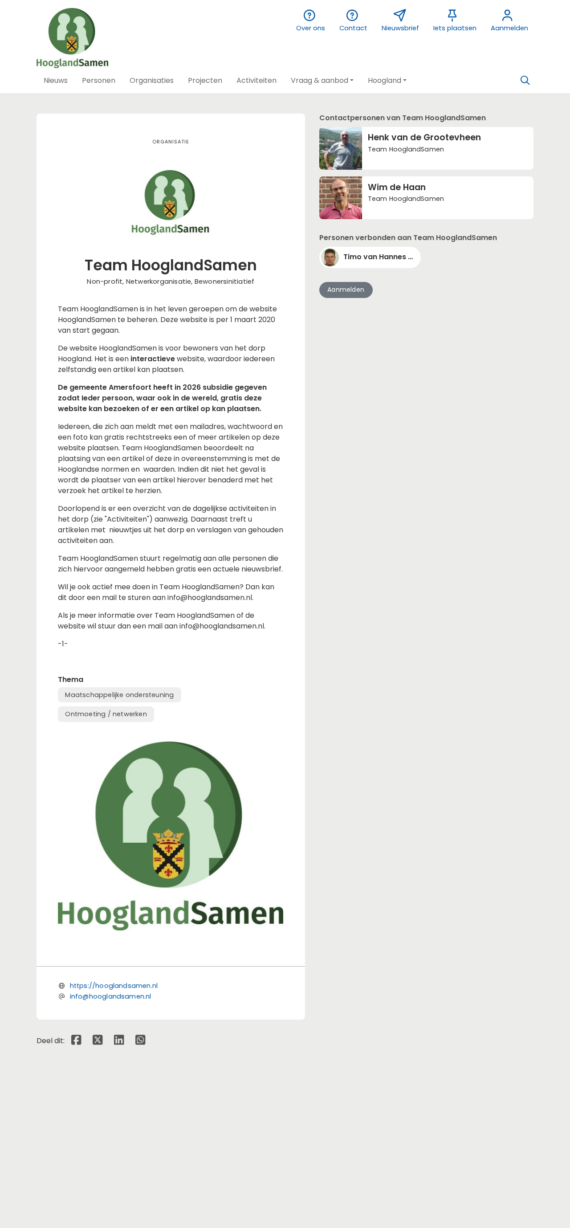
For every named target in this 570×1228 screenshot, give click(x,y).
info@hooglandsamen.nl (110, 996)
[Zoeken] (525, 80)
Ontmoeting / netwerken (106, 714)
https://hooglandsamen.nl (114, 985)
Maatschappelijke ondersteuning (119, 694)
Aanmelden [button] (345, 289)
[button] (56, 81)
